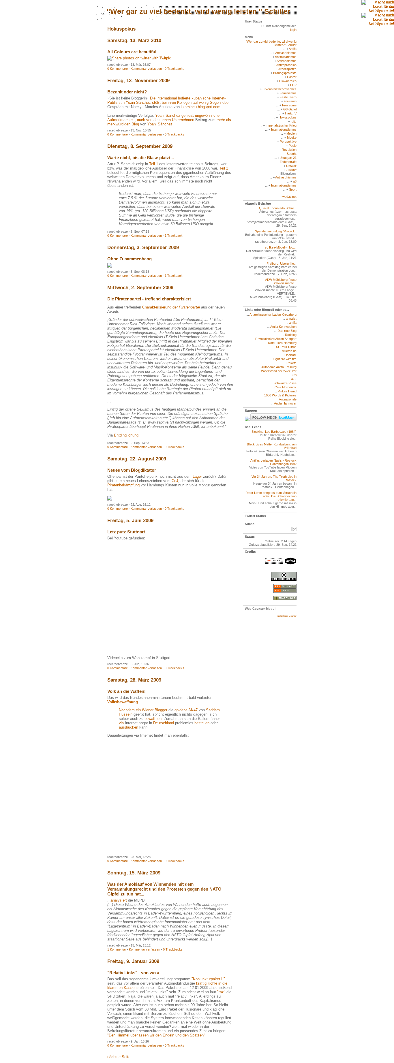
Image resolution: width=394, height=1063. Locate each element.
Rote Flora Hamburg (282, 343)
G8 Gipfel (290, 109)
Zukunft (291, 170)
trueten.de (289, 351)
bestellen (201, 723)
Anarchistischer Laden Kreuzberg (273, 314)
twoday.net (289, 196)
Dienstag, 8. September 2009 (139, 146)
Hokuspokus (288, 117)
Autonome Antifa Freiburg (279, 367)
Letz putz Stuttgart (126, 531)
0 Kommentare (117, 68)
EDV (293, 85)
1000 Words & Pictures (280, 395)
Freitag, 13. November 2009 (138, 80)
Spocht (292, 153)
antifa (293, 322)
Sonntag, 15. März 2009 (133, 873)
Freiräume (289, 105)
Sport (293, 189)
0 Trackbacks (174, 68)
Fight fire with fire (285, 359)
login (293, 29)
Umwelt (291, 166)
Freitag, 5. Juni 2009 (130, 520)
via (121, 723)
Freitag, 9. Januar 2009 (133, 961)
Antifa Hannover (285, 403)
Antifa (293, 48)
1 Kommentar (116, 949)
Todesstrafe (288, 161)
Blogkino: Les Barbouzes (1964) (274, 431)
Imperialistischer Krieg (281, 125)
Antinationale (288, 399)
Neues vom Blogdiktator (131, 470)
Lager (197, 476)
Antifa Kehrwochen (283, 326)
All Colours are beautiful (131, 51)
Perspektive (288, 141)
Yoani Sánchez (159, 124)
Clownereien (288, 81)
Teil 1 (153, 164)
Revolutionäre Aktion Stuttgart (276, 338)
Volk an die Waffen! (126, 691)
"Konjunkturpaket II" (208, 979)
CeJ (175, 481)
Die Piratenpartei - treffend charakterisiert (149, 298)
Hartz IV (291, 113)
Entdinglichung (126, 435)
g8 (295, 181)
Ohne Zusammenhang (129, 258)
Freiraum (290, 101)
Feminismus (288, 93)
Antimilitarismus (286, 57)
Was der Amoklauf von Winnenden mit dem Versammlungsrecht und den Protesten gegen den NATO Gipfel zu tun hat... (164, 889)
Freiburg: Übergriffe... (282, 263)
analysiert (119, 900)
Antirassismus (287, 61)
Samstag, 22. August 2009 (136, 459)
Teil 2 (223, 168)
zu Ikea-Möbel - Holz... (281, 247)
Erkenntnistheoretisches (279, 89)
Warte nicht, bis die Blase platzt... (140, 157)
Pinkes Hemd (287, 391)
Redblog (291, 334)
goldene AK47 (186, 710)
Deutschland (163, 723)
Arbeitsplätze (287, 69)
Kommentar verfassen (146, 68)
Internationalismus (284, 129)
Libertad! (290, 355)
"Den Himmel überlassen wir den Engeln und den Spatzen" (156, 1035)
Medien (291, 133)
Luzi (294, 375)
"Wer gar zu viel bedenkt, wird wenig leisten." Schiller (198, 11)
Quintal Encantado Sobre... (278, 208)
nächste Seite (118, 1057)
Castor (292, 77)
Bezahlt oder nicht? (127, 91)
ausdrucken (128, 727)
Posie (293, 145)
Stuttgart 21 (288, 157)
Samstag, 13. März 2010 (134, 40)
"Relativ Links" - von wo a (133, 972)
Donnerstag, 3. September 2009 (143, 247)
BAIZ (293, 379)
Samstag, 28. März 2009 (134, 680)
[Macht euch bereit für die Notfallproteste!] (377, 6)
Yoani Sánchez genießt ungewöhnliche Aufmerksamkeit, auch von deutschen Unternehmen (163, 117)
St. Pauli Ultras (286, 347)
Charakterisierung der (171, 307)
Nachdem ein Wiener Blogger (143, 710)
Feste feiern (288, 97)
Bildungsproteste (285, 73)
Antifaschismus (286, 52)
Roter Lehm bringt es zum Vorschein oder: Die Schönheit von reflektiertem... (271, 496)
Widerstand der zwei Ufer (279, 371)
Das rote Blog (287, 330)
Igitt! (294, 121)
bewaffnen (153, 718)
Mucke (292, 137)
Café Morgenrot (286, 387)
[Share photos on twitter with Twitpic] (139, 58)
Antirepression (286, 65)
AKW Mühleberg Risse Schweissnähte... (281, 281)
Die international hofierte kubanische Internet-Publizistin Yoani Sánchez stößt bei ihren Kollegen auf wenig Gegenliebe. (168, 100)
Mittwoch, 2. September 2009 (140, 287)
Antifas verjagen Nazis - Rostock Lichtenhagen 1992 (273, 462)
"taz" (221, 992)
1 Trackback (174, 235)
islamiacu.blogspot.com (200, 107)
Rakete (291, 363)
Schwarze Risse (285, 383)
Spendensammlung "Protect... (276, 231)
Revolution (289, 149)
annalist (291, 318)
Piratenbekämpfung (123, 485)
